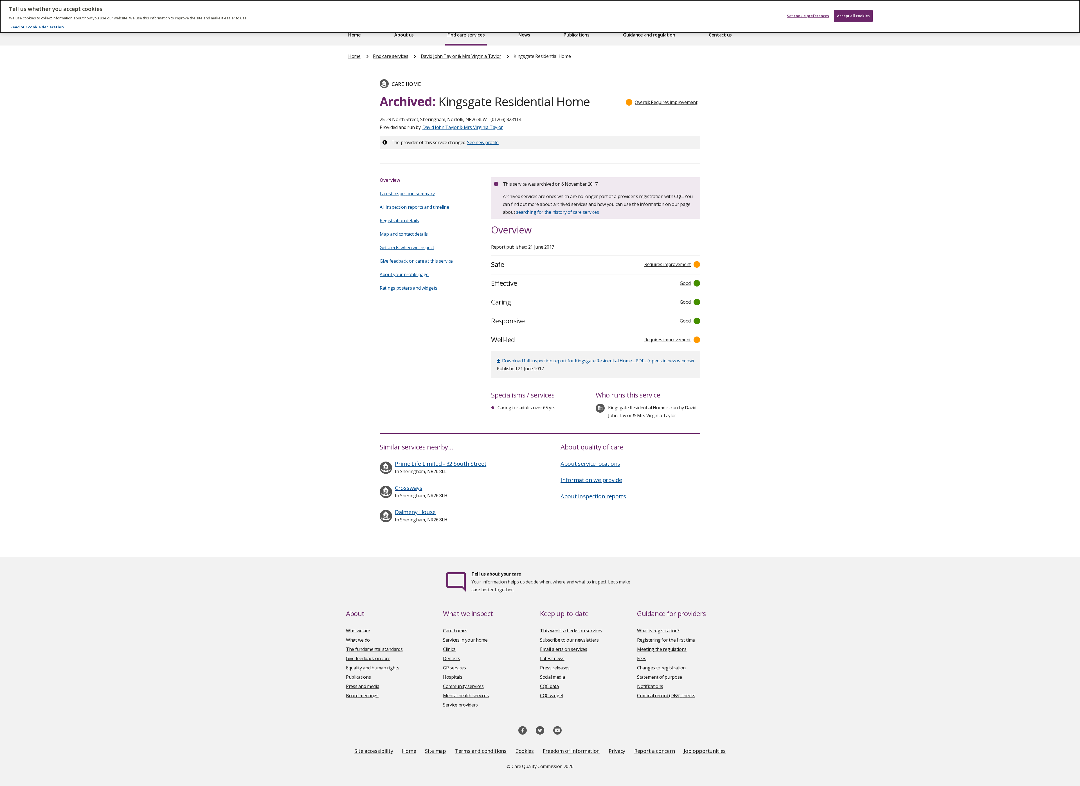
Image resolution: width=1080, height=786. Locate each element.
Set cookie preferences (808, 15)
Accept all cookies (853, 15)
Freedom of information (571, 751)
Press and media (362, 686)
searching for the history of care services (557, 212)
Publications (576, 35)
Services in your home (465, 640)
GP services (454, 668)
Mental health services (466, 695)
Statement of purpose (659, 677)
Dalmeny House (415, 512)
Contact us (720, 35)
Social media (552, 677)
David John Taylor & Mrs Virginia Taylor (461, 56)
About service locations (590, 463)
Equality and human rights (372, 668)
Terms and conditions (481, 751)
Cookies (525, 751)
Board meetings (362, 695)
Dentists (451, 658)
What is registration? (658, 631)
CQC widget (551, 695)
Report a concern (654, 751)
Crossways (408, 488)
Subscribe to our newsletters (569, 640)
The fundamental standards (374, 649)
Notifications (650, 686)
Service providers (460, 705)
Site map (435, 751)
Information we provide (591, 480)
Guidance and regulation (649, 35)
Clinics (449, 649)
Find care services (466, 35)
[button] (661, 102)
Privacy (617, 751)
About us (404, 35)
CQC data (549, 686)
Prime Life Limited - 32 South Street (440, 463)
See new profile (483, 142)
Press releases (555, 668)
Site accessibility (373, 751)
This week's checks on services (571, 631)
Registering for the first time (666, 640)
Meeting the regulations (662, 649)
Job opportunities (705, 751)
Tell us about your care (496, 574)
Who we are (358, 631)
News (524, 35)
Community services (463, 686)
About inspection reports (593, 496)
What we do (358, 640)
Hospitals (452, 677)
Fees (641, 658)
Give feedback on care (368, 658)
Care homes (455, 631)
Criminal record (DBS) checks (666, 695)
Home (354, 35)
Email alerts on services (563, 649)
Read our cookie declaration (37, 26)
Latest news (552, 658)
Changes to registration (661, 668)
